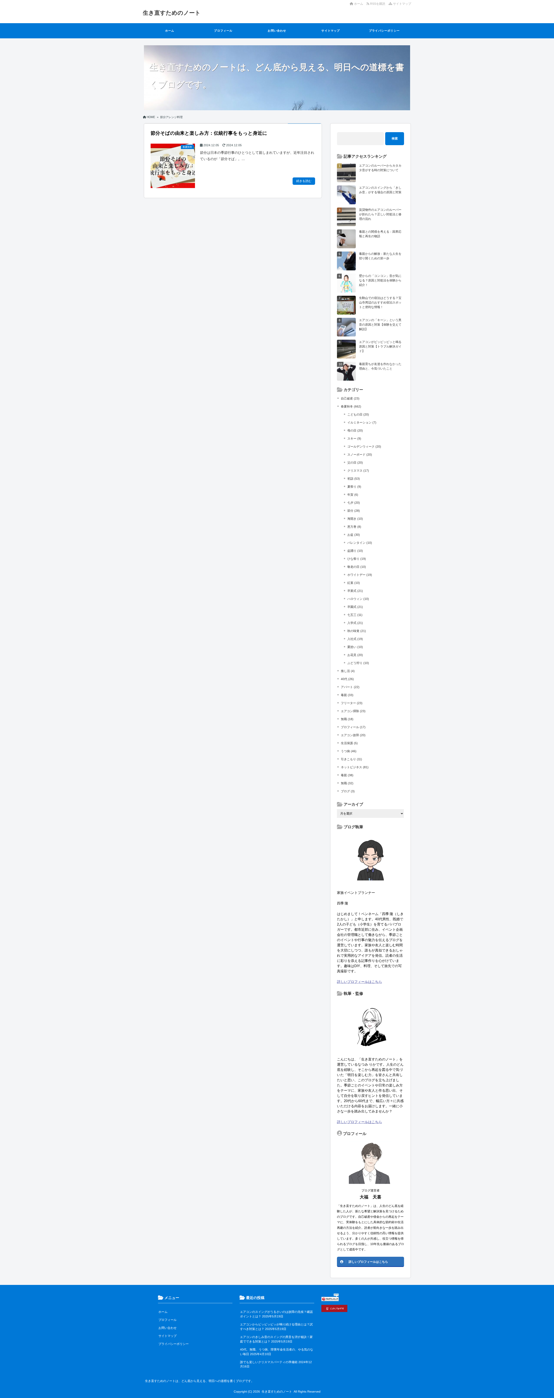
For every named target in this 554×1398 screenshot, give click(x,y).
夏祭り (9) (354, 486)
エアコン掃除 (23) (353, 711)
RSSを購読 (378, 3)
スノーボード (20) (359, 454)
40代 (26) (347, 679)
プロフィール (223, 30)
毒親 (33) (347, 695)
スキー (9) (354, 438)
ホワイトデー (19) (359, 574)
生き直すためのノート (172, 13)
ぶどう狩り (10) (358, 663)
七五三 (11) (354, 615)
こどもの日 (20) (358, 414)
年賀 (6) (352, 494)
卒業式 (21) (355, 591)
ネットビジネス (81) (355, 767)
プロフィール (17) (353, 727)
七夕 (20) (353, 502)
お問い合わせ (277, 30)
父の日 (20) (355, 462)
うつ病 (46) (348, 751)
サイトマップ (401, 3)
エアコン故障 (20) (353, 735)
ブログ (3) (348, 791)
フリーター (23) (351, 703)
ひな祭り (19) (356, 558)
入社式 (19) (355, 639)
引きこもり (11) (351, 759)
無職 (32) (347, 783)
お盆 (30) (353, 534)
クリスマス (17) (358, 470)
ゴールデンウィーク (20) (364, 446)
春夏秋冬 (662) (351, 406)
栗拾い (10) (355, 647)
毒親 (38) (347, 775)
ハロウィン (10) (358, 599)
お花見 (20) (355, 655)
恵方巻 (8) (354, 526)
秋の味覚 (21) (356, 631)
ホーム (358, 3)
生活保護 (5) (349, 743)
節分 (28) (353, 510)
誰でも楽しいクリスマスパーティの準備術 (269, 1362)
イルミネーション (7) (361, 422)
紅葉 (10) (353, 583)
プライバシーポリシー (384, 30)
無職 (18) (347, 719)
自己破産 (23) (350, 398)
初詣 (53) (353, 478)
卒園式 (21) (355, 607)
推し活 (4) (348, 671)
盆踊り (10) (355, 550)
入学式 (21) (355, 623)
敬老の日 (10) (356, 566)
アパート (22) (350, 687)
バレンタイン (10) (359, 542)
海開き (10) (355, 518)
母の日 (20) (355, 430)
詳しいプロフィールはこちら (359, 982)
